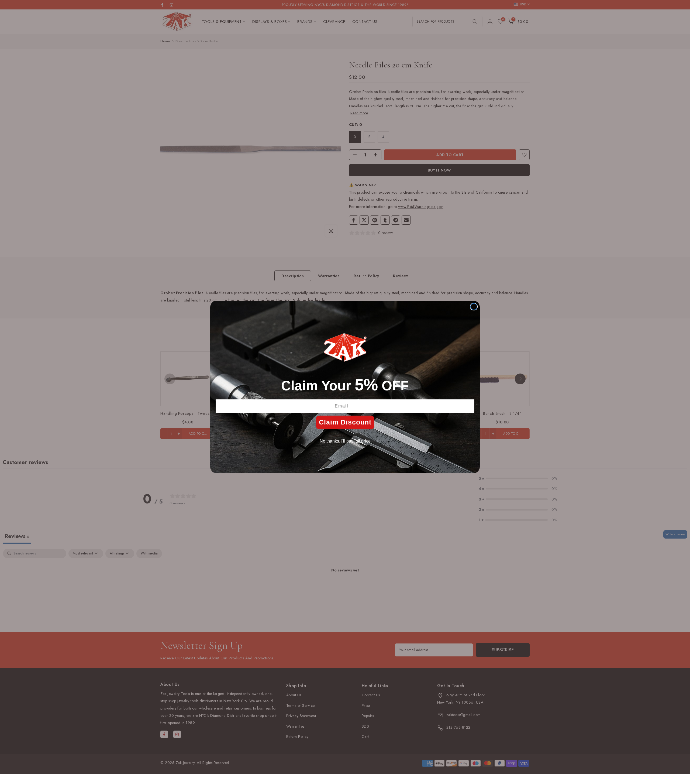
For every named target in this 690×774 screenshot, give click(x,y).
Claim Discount (345, 422)
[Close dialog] (474, 306)
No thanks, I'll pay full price (345, 441)
